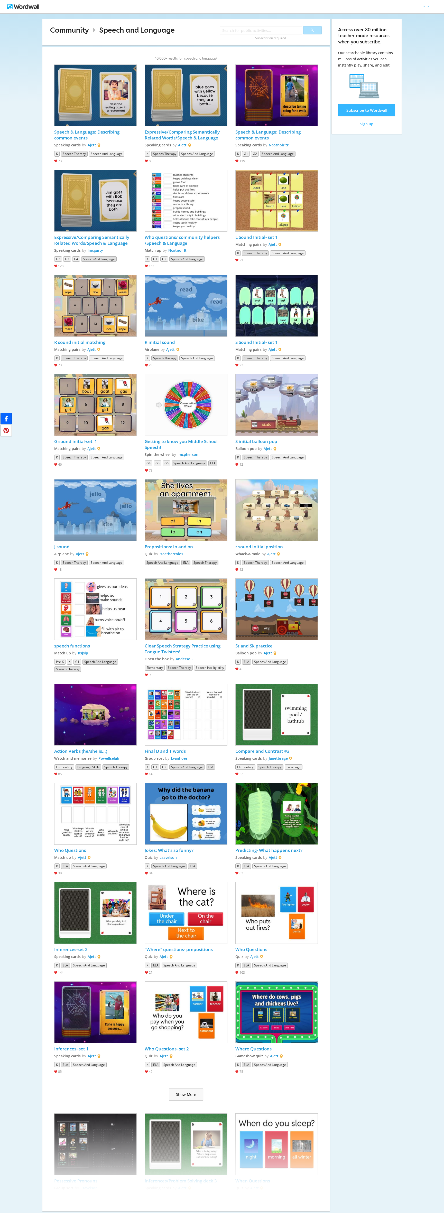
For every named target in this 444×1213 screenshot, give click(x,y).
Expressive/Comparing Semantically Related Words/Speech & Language (183, 135)
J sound (62, 547)
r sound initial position (259, 547)
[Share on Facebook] (6, 418)
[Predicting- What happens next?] (276, 814)
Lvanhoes (179, 758)
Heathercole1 (171, 553)
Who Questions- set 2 (167, 1049)
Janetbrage (278, 758)
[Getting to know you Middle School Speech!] (186, 405)
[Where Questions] (276, 1012)
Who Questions (70, 850)
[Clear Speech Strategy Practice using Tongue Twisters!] (186, 609)
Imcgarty (95, 250)
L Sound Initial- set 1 (257, 237)
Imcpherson (188, 454)
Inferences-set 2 (71, 949)
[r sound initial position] (276, 510)
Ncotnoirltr (279, 145)
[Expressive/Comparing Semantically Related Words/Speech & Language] (186, 95)
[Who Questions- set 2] (186, 1012)
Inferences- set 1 (71, 1049)
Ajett (92, 145)
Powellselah (108, 758)
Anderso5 (184, 658)
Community (69, 30)
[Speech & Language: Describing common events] (95, 95)
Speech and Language (137, 30)
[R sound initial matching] (95, 306)
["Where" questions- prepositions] (186, 913)
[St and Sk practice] (276, 609)
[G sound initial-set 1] (95, 405)
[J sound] (95, 510)
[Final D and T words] (186, 715)
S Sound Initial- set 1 (256, 342)
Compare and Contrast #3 (262, 751)
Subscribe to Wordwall (366, 110)
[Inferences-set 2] (95, 913)
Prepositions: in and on (169, 547)
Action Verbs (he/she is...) (80, 751)
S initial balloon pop (256, 441)
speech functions (72, 646)
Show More (186, 1094)
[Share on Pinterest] (6, 430)
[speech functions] (95, 609)
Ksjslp (83, 653)
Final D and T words (165, 751)
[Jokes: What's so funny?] (186, 814)
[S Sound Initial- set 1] (276, 306)
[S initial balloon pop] (276, 405)
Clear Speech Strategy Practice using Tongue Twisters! (183, 649)
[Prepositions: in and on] (186, 510)
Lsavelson (168, 857)
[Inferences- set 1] (95, 1012)
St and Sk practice (254, 646)
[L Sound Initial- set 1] (276, 201)
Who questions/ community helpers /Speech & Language (183, 240)
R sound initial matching (79, 342)
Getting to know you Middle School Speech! (182, 444)
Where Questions (253, 1049)
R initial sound (160, 342)
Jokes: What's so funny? (169, 850)
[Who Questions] (95, 814)
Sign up (366, 123)
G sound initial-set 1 (75, 441)
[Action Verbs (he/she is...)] (95, 715)
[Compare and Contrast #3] (276, 715)
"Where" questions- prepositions (179, 949)
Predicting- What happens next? (268, 850)
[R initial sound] (186, 306)
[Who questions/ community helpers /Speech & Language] (186, 201)
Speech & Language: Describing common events (87, 135)
